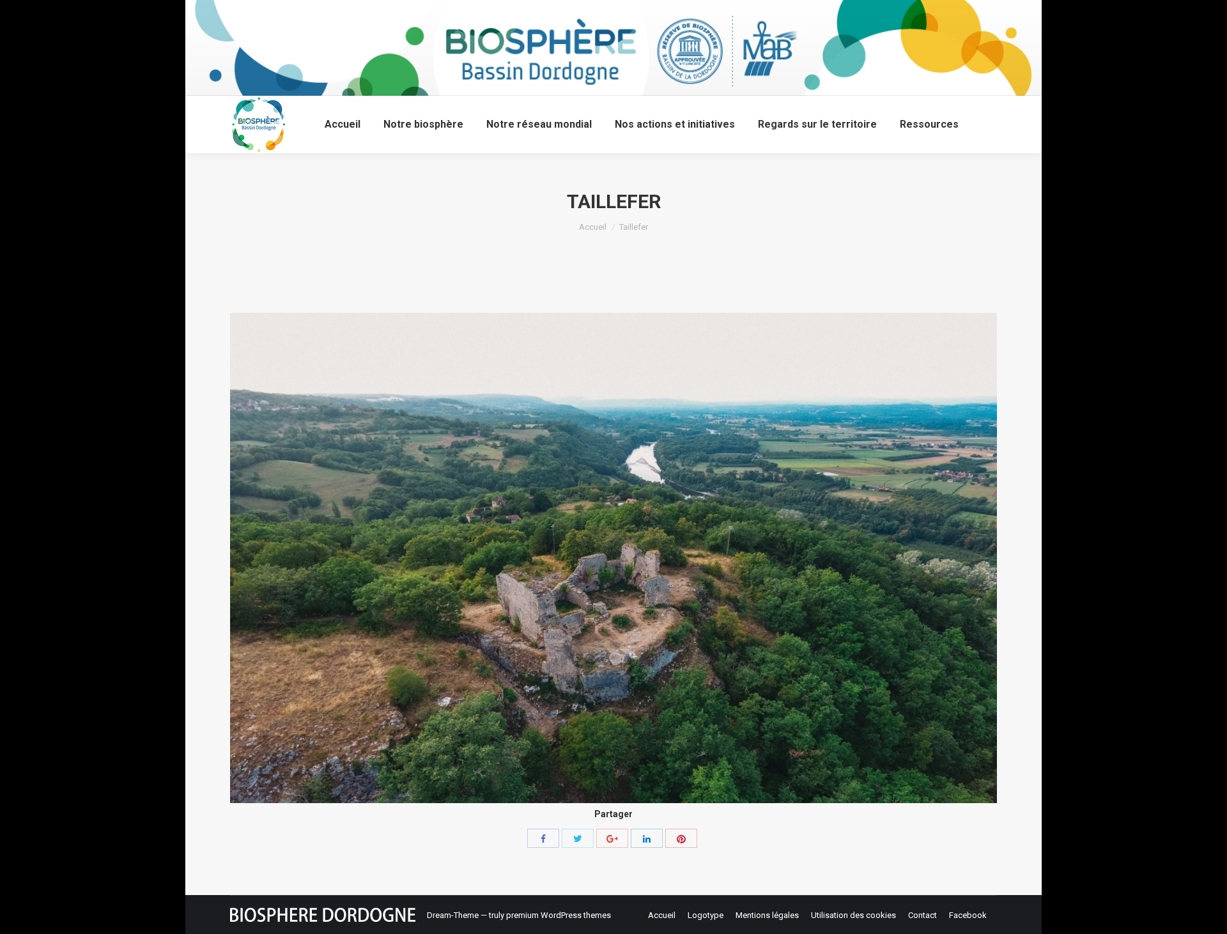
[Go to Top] (1206, 914)
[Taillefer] (613, 558)
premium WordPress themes (558, 915)
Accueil (592, 227)
